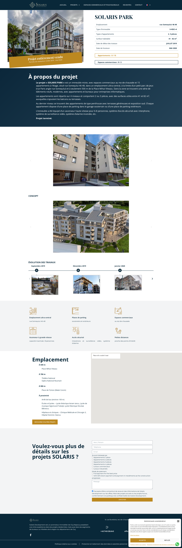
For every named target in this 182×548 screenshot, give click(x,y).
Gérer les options (134, 535)
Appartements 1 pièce (102, 457)
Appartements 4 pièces (103, 464)
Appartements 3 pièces (102, 462)
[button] (178, 521)
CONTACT (138, 5)
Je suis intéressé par (99, 455)
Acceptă (142, 540)
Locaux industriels (100, 469)
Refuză (167, 540)
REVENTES (127, 5)
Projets (73, 5)
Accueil (63, 5)
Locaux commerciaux (102, 466)
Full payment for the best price (105, 473)
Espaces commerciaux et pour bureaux (101, 5)
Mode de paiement (99, 471)
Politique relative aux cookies (138, 544)
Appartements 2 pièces (102, 460)
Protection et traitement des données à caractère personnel (162, 544)
